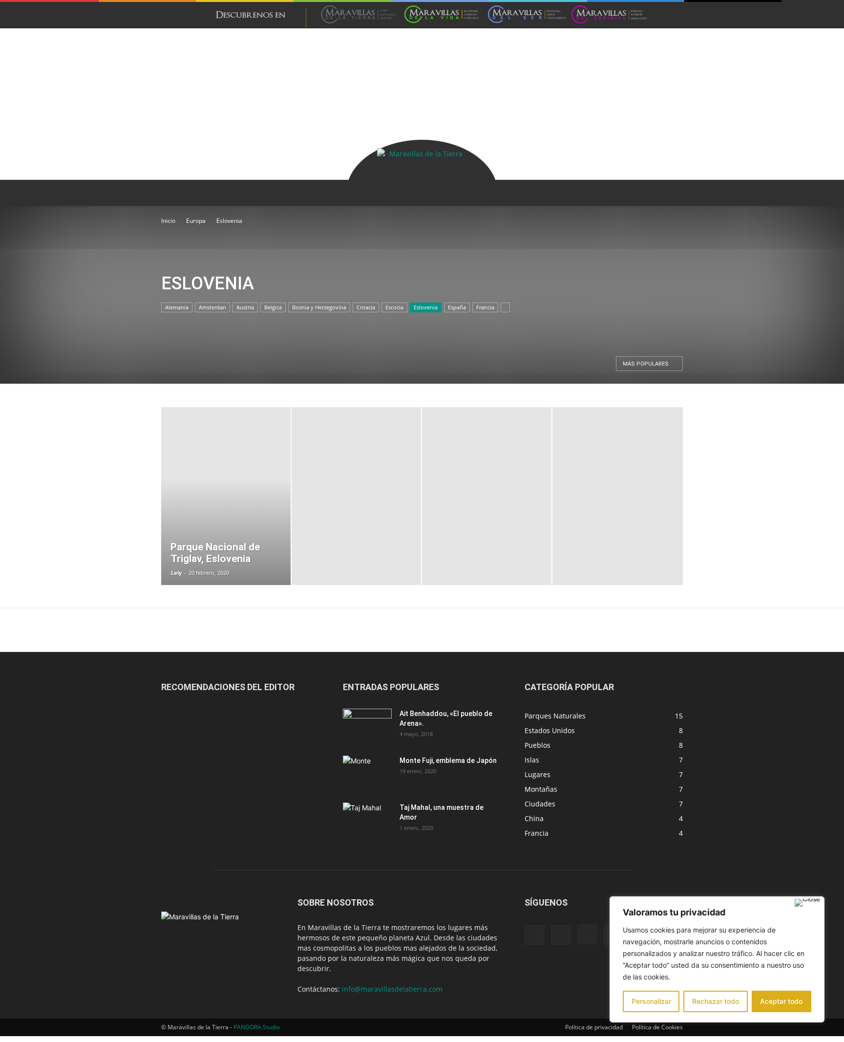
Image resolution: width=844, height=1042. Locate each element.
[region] (717, 959)
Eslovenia (426, 307)
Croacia (366, 307)
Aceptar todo (781, 1001)
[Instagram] (587, 934)
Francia (485, 307)
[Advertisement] (422, 64)
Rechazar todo (715, 1001)
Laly (176, 572)
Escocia (394, 307)
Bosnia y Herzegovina (319, 307)
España (457, 307)
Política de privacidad (594, 1027)
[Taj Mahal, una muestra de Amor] (367, 820)
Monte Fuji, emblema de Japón (448, 760)
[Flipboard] (560, 935)
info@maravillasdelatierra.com (392, 989)
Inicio (168, 221)
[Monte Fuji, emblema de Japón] (367, 773)
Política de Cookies (657, 1027)
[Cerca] (807, 903)
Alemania (177, 307)
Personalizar (651, 1001)
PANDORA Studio (256, 1027)
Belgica (273, 307)
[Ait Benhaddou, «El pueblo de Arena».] (367, 726)
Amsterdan (212, 307)
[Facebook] (534, 935)
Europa (196, 221)
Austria (245, 307)
